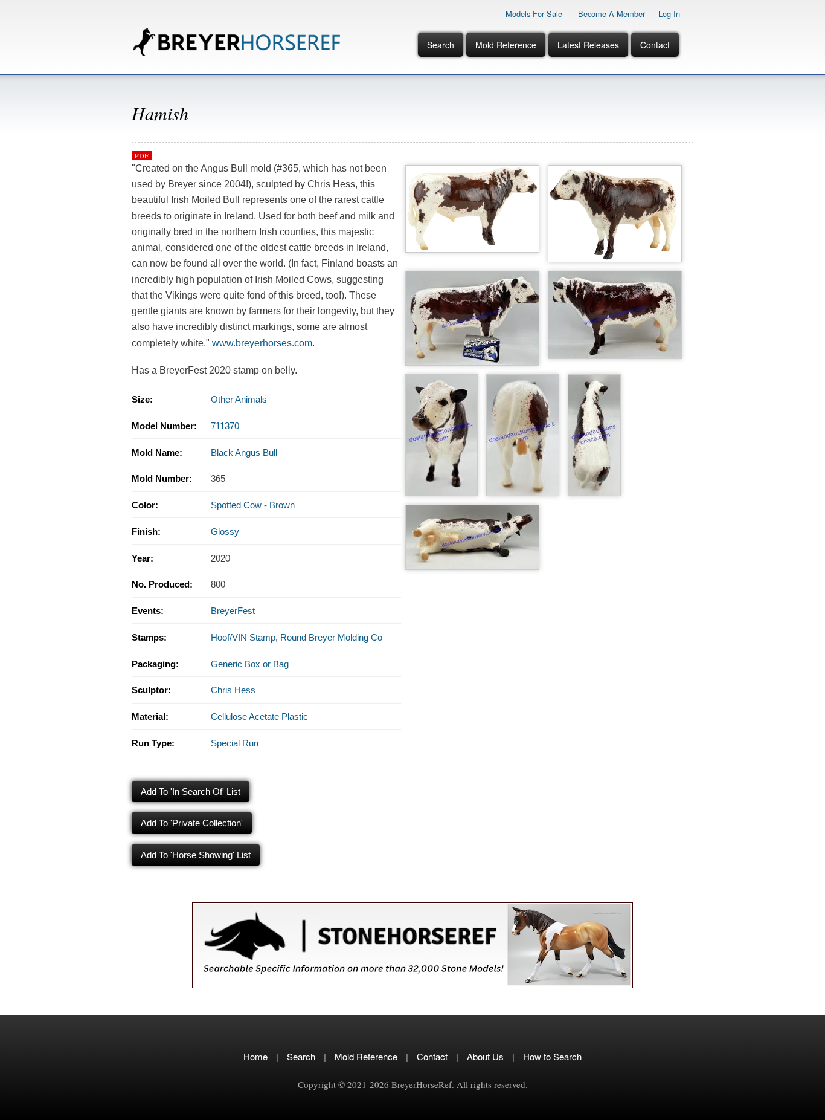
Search (440, 45)
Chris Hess (233, 690)
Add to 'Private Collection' (192, 823)
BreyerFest (233, 611)
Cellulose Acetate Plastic (259, 716)
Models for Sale (534, 13)
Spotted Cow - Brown (253, 505)
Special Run (234, 743)
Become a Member (611, 13)
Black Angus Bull (244, 452)
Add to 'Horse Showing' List (196, 855)
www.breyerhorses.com (262, 343)
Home (255, 1056)
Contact (655, 45)
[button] (472, 168)
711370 (225, 426)
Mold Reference (505, 45)
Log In (669, 13)
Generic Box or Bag (250, 664)
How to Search (552, 1056)
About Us (485, 1056)
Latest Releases (588, 45)
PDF (142, 155)
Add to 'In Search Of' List (190, 791)
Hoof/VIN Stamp (243, 637)
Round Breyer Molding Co (331, 637)
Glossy (225, 531)
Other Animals (239, 399)
